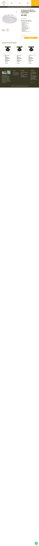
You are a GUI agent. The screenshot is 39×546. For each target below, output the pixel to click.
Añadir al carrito (31, 37)
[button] (16, 12)
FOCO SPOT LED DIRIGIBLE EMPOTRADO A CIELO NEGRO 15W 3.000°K (20, 58)
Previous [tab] (4, 55)
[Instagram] (31, 83)
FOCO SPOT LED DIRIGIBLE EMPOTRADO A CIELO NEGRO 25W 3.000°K (8, 58)
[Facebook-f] (33, 83)
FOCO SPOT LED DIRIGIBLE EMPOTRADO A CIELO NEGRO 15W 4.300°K (31, 58)
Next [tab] (35, 55)
